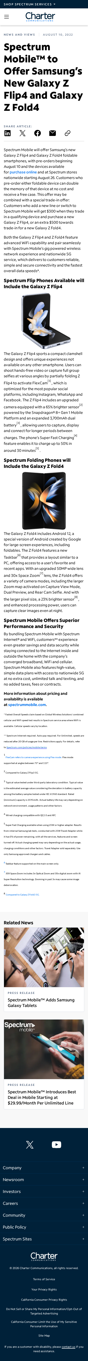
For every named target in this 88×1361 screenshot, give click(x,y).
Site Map (44, 1335)
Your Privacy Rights (44, 1289)
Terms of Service (44, 1279)
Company (12, 1167)
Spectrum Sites (17, 1239)
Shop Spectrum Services (28, 4)
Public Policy (14, 1227)
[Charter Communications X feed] (30, 1144)
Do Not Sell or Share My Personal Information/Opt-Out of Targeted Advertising (44, 1311)
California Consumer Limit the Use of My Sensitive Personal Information (44, 1324)
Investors (12, 1191)
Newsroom (13, 1179)
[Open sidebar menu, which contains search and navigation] (7, 16)
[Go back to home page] (44, 1257)
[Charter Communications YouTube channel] (57, 1144)
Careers (10, 1203)
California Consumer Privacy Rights (44, 1299)
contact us (68, 1346)
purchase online (23, 171)
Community (14, 1215)
